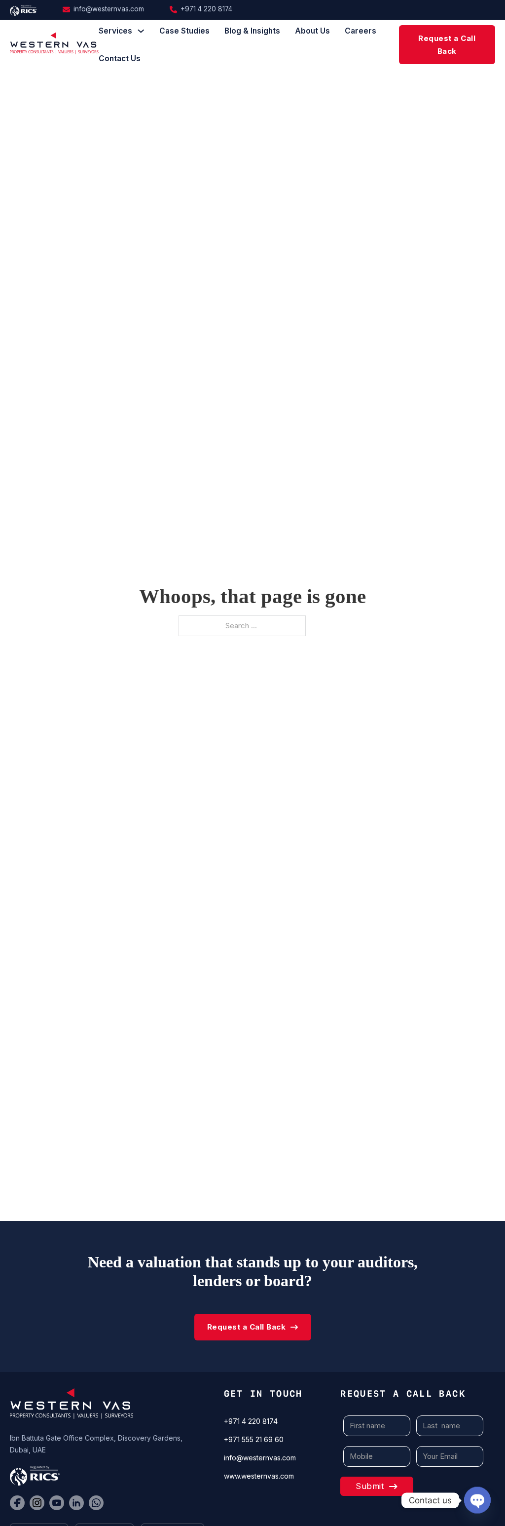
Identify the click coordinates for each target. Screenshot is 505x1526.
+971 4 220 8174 (206, 9)
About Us (312, 31)
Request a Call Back (446, 45)
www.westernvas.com (259, 1476)
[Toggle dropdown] (141, 31)
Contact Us (120, 58)
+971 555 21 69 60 (254, 1439)
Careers (360, 31)
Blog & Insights (252, 31)
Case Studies (184, 31)
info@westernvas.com (108, 9)
